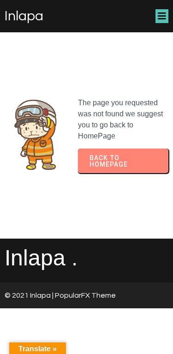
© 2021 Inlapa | (30, 295)
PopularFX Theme (85, 295)
